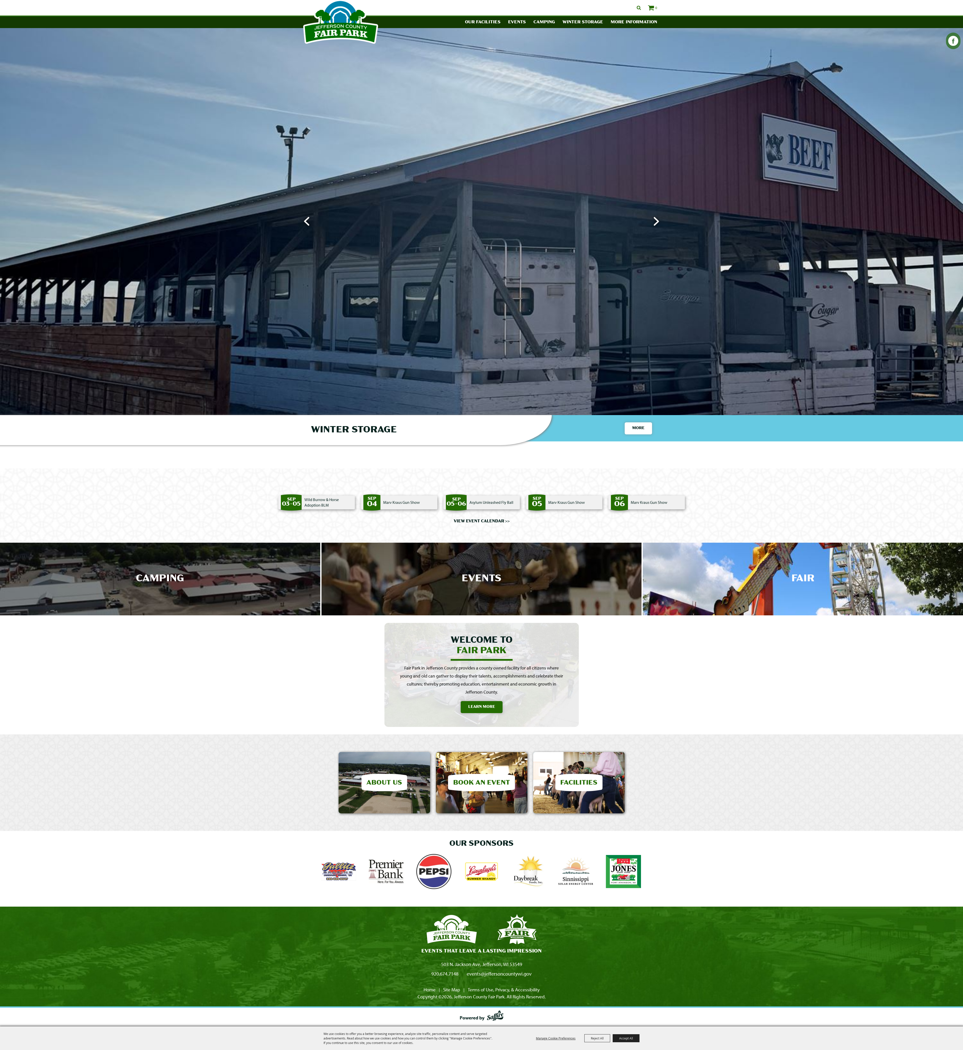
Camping (544, 22)
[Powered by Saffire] (495, 1016)
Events (517, 22)
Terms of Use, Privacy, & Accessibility (504, 990)
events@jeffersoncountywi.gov (499, 974)
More (638, 428)
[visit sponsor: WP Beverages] (433, 872)
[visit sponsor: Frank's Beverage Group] (481, 872)
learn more (481, 707)
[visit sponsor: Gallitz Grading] (338, 872)
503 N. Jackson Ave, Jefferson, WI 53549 (481, 964)
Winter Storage (583, 22)
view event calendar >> (482, 521)
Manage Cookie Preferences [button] (556, 1038)
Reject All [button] (597, 1038)
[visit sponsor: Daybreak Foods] (529, 872)
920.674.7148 (444, 974)
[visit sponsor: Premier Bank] (386, 872)
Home (430, 990)
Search (638, 8)
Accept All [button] (626, 1038)
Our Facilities (483, 22)
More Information (634, 22)
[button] (306, 221)
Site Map (451, 990)
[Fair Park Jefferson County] (517, 930)
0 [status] (656, 8)
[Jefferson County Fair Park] (452, 930)
